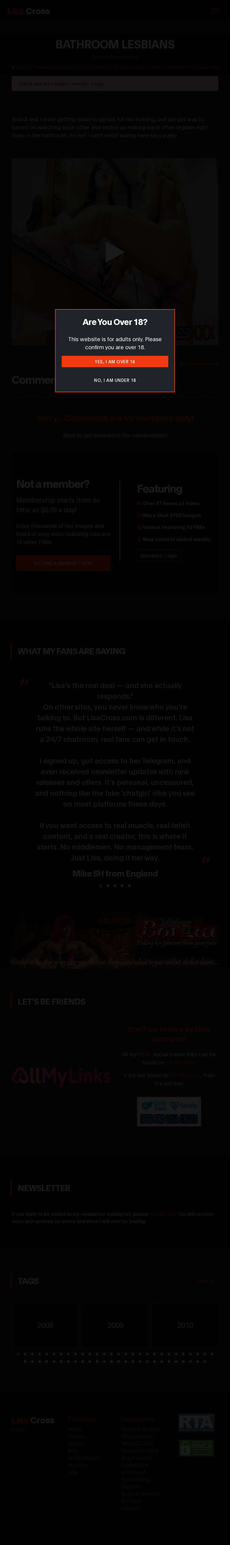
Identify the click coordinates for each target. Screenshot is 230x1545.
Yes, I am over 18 (115, 361)
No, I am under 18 (115, 380)
